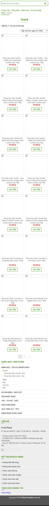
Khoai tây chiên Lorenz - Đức (14, 376)
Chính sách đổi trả (10, 471)
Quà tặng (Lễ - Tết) (10, 409)
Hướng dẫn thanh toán (12, 467)
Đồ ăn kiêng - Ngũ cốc (11, 392)
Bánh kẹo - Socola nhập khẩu (15, 367)
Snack (5, 371)
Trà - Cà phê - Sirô (9, 401)
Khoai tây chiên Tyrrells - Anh (14, 373)
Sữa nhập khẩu (8, 396)
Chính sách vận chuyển (12, 475)
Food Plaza (5, 493)
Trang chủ (5, 10)
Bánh (5, 380)
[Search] (45, 3)
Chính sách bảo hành (11, 483)
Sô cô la (5, 385)
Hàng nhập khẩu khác (11, 413)
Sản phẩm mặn (8, 405)
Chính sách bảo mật (10, 479)
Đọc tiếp (12, 69)
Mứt (4, 388)
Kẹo (4, 382)
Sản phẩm (16, 10)
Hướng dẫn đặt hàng (11, 462)
